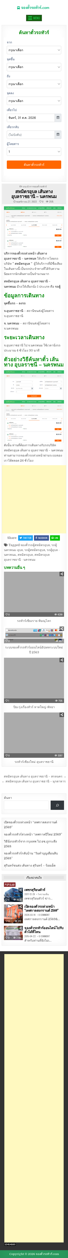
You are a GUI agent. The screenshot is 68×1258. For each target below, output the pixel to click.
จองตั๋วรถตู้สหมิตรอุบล (35, 545)
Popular (10, 884)
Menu (36, 18)
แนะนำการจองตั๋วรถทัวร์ (35, 186)
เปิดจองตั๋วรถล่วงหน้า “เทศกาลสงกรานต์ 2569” (41, 908)
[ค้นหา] (57, 805)
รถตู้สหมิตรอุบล (34, 550)
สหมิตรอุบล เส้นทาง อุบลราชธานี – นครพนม (34, 193)
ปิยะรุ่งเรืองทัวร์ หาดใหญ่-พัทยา (34, 707)
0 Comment (44, 915)
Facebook (42, 537)
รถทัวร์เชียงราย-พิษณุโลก (34, 621)
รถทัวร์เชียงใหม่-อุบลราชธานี (34, 762)
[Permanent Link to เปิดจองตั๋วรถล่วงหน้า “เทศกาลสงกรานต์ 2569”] (13, 913)
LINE (56, 537)
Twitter (27, 537)
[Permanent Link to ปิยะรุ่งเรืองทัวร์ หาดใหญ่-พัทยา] (34, 680)
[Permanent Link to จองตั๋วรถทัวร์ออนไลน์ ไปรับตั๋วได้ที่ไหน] (13, 933)
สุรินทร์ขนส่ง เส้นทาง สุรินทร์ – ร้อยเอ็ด (30, 865)
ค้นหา (8, 798)
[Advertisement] (34, 499)
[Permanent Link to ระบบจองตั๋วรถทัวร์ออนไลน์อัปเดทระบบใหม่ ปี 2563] (34, 634)
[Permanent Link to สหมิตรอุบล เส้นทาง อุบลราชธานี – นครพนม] (34, 227)
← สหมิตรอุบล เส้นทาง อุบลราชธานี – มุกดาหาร (34, 781)
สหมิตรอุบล (25, 555)
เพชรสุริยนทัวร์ (34, 890)
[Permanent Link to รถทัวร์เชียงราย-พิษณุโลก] (34, 594)
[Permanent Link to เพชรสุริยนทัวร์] (13, 895)
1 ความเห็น (43, 894)
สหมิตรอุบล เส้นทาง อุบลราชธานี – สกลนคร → (35, 776)
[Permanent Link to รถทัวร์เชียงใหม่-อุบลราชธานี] (34, 735)
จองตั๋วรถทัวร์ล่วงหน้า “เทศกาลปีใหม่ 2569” (33, 834)
